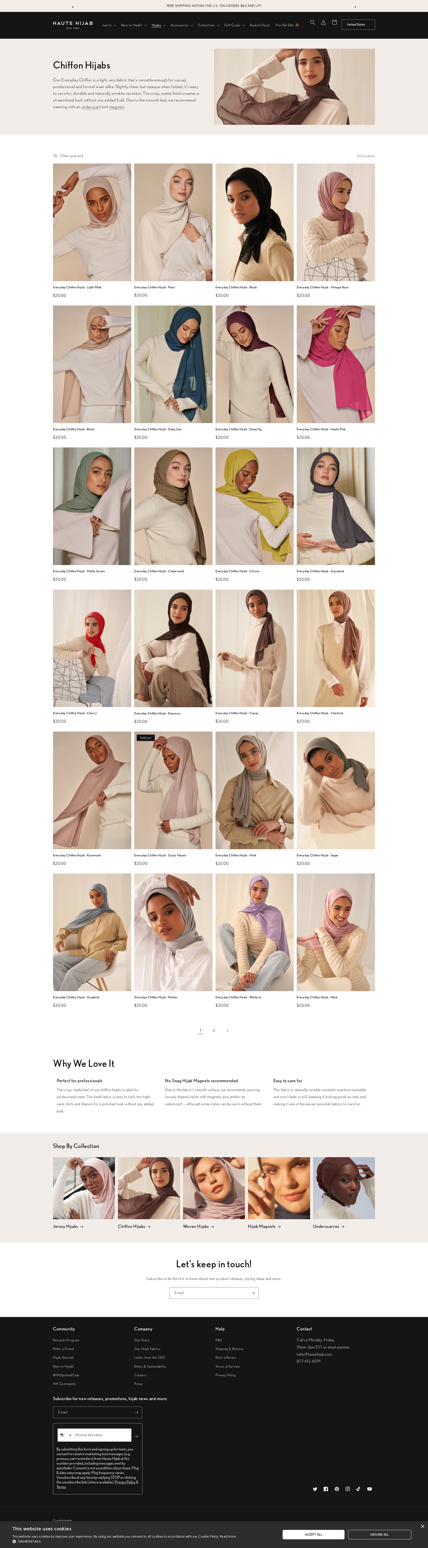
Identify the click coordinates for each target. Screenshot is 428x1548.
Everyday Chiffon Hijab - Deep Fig (238, 429)
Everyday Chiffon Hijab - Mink (235, 855)
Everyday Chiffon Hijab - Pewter (156, 997)
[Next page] (227, 1030)
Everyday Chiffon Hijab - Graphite (76, 997)
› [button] (355, 5)
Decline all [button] (380, 1534)
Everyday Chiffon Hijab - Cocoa (236, 713)
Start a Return (225, 1357)
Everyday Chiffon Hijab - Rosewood (77, 855)
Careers (140, 1375)
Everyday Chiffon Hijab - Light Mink (77, 287)
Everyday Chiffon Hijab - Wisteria (238, 997)
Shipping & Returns (229, 1349)
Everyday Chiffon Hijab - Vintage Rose (322, 287)
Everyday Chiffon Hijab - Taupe (317, 855)
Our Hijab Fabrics (147, 1349)
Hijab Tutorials (63, 1357)
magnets (117, 106)
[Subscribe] (252, 1293)
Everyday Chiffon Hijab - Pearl (154, 287)
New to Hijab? (63, 1366)
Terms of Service (227, 1366)
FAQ (218, 1340)
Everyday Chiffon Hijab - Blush (73, 429)
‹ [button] (73, 5)
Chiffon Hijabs (131, 1226)
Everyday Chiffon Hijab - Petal (317, 997)
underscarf (91, 106)
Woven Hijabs (196, 1226)
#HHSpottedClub (66, 1375)
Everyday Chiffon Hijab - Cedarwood (159, 571)
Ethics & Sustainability (150, 1366)
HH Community (64, 1384)
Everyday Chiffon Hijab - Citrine (237, 571)
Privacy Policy (225, 1375)
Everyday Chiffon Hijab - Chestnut (320, 713)
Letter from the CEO (149, 1357)
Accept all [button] (313, 1534)
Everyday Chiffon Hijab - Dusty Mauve (160, 855)
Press (138, 1384)
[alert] (214, 1534)
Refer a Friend (63, 1349)
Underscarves (326, 1226)
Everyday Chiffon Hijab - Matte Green (79, 571)
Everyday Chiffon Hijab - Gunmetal (320, 571)
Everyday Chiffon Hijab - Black (236, 287)
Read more (228, 1536)
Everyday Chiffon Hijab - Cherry (75, 713)
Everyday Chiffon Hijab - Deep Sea (157, 429)
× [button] (422, 1526)
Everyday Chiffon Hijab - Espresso (157, 713)
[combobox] (65, 1435)
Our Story (141, 1340)
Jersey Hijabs (65, 1226)
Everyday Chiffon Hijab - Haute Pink (321, 429)
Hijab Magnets (262, 1226)
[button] (109, 25)
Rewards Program (66, 1340)
